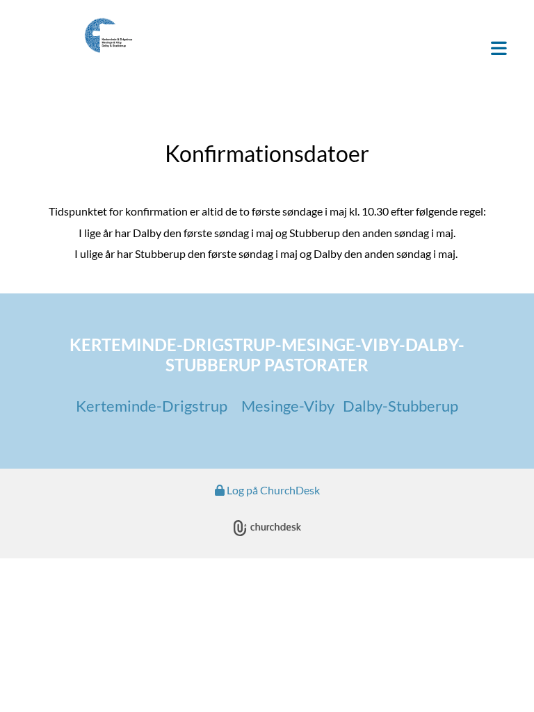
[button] (350, 49)
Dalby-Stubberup (400, 405)
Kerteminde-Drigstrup (151, 405)
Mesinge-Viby (289, 405)
